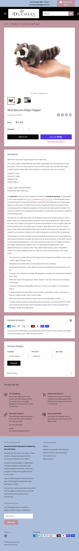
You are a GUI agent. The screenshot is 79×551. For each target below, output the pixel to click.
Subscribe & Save (67, 3)
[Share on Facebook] (58, 114)
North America (47, 199)
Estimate (13, 363)
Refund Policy (12, 373)
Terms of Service (49, 456)
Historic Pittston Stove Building (55, 453)
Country (10, 352)
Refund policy (48, 459)
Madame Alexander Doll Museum (56, 449)
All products (14, 24)
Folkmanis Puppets (14, 115)
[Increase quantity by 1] (29, 129)
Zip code (59, 352)
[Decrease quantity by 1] (18, 129)
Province (35, 352)
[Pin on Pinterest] (62, 114)
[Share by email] (70, 114)
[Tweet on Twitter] (66, 114)
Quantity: (11, 129)
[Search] (71, 13)
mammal (30, 199)
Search (45, 446)
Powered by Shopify (10, 544)
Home (6, 24)
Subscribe (11, 522)
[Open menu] (5, 13)
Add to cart (23, 137)
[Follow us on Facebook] (5, 535)
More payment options (56, 142)
